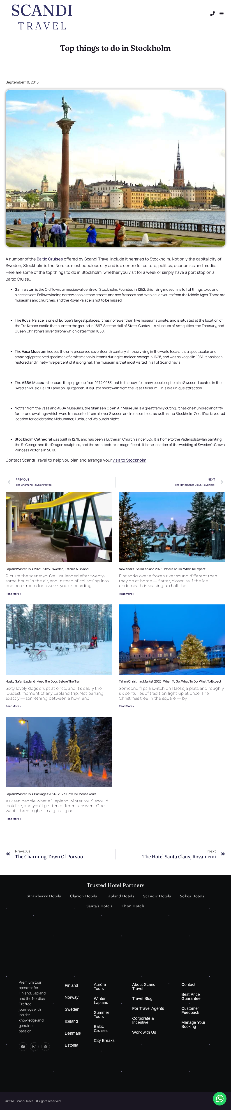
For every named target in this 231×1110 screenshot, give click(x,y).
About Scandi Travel (144, 986)
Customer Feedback (190, 1010)
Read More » (13, 594)
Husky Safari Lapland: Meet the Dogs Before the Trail (43, 681)
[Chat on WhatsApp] (219, 1098)
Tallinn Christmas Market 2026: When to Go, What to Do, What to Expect (170, 681)
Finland (71, 985)
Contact (188, 984)
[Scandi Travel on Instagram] (34, 1046)
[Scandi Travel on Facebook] (23, 1046)
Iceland (71, 1021)
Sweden (72, 1009)
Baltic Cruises (101, 1028)
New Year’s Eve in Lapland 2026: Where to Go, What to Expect (162, 569)
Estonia (71, 1045)
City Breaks (104, 1040)
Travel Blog (142, 998)
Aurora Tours (100, 986)
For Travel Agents (148, 1008)
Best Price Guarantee (191, 996)
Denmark (73, 1033)
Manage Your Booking (193, 1024)
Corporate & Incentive (143, 1020)
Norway (72, 997)
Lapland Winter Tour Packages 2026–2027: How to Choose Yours (51, 794)
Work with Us (144, 1032)
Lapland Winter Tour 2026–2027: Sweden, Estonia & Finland (47, 569)
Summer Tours (101, 1014)
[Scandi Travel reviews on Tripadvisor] (45, 1046)
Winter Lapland (101, 1000)
